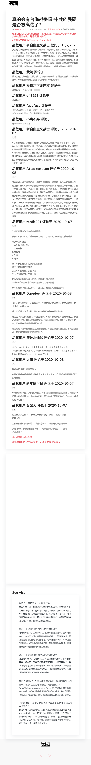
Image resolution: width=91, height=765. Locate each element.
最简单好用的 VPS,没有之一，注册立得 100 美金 (36, 442)
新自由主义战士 (20, 29)
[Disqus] (45, 491)
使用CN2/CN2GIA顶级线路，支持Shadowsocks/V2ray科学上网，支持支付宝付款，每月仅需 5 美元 (45, 35)
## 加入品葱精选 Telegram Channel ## (31, 40)
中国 (53, 29)
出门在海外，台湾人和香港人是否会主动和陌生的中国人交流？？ (45, 704)
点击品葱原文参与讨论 (22, 437)
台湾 (49, 29)
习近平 (57, 29)
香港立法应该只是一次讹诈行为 (34, 603)
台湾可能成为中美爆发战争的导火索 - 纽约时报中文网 (45, 680)
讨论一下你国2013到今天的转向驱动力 (38, 629)
